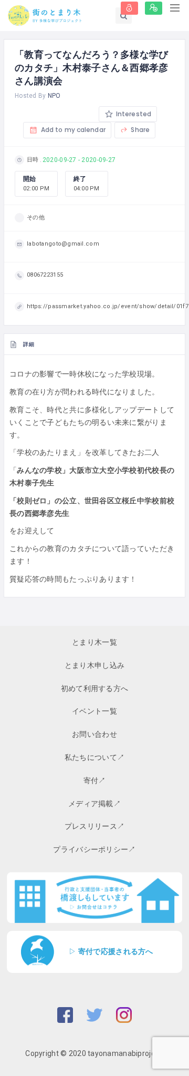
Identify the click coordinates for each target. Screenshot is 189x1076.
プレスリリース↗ (94, 826)
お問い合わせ (94, 734)
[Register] (153, 8)
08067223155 (45, 274)
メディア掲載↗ (94, 803)
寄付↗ (94, 780)
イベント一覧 (94, 711)
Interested (132, 113)
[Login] (129, 8)
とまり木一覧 (94, 642)
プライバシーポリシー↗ (94, 849)
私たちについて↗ (94, 757)
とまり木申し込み (94, 665)
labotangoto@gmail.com (63, 243)
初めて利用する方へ (95, 688)
